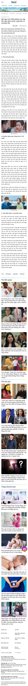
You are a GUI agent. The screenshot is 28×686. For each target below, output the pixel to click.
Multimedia (18, 643)
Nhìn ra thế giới (5, 638)
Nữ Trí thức (17, 5)
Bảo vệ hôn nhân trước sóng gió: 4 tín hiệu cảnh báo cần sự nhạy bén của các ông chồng (14, 350)
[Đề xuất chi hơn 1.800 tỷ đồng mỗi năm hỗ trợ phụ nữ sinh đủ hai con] (14, 519)
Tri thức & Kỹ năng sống (20, 639)
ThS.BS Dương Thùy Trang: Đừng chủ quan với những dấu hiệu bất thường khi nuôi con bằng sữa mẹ (13, 507)
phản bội (15, 274)
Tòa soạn (18, 652)
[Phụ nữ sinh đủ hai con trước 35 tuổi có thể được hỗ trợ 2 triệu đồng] (14, 541)
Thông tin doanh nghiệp (6, 652)
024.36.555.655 (4, 648)
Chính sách (12, 13)
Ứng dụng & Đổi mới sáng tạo (20, 634)
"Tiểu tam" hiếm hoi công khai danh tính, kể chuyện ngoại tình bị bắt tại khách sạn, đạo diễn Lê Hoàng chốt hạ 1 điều (13, 403)
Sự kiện (10, 5)
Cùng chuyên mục (8, 487)
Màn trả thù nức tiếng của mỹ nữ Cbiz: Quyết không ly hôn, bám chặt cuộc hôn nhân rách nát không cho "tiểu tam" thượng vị (14, 326)
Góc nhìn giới (19, 13)
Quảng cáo (17, 648)
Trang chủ (4, 5)
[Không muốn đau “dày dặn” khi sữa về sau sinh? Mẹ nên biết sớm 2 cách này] (14, 563)
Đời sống (25, 13)
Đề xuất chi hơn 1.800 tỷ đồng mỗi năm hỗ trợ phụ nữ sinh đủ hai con (12, 530)
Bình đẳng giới (4, 13)
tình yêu (22, 274)
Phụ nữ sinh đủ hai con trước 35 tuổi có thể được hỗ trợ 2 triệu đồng (13, 551)
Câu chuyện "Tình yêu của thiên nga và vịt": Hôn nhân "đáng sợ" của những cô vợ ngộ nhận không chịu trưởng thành (14, 374)
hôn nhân (8, 274)
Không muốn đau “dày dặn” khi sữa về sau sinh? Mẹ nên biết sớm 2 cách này (13, 573)
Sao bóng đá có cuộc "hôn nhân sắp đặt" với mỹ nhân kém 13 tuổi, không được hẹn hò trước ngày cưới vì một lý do (13, 301)
